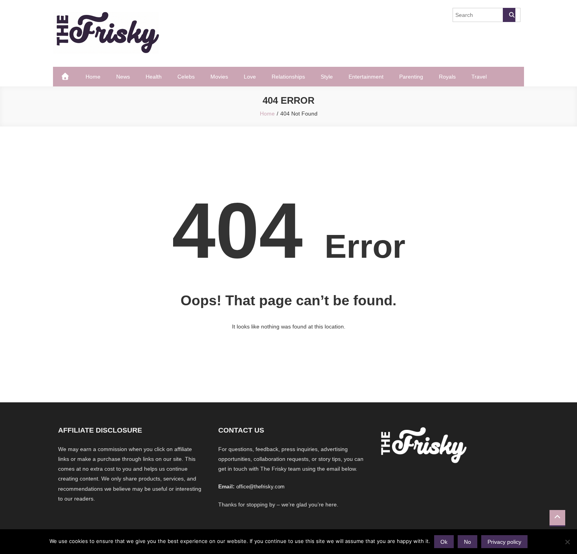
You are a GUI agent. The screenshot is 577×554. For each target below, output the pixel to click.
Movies (219, 76)
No (467, 542)
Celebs (186, 76)
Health (154, 76)
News (123, 76)
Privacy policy (504, 542)
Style (327, 76)
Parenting (411, 76)
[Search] (509, 15)
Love (250, 76)
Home (93, 76)
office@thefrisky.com (260, 487)
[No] (567, 542)
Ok (443, 542)
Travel (479, 76)
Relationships (288, 76)
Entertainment (366, 76)
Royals (447, 76)
